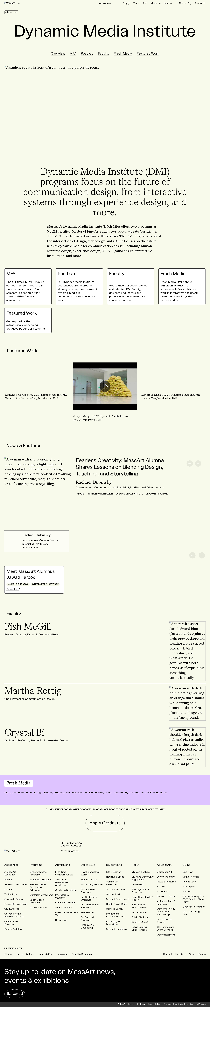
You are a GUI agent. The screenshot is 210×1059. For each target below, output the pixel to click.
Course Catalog (13, 929)
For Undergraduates (92, 884)
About (135, 865)
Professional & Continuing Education (38, 887)
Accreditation (139, 912)
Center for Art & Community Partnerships (166, 912)
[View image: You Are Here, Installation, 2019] (173, 386)
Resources (61, 920)
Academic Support (14, 899)
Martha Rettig (32, 691)
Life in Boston (113, 872)
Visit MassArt (164, 872)
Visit (135, 3)
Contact (167, 954)
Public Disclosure (141, 917)
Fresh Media (123, 53)
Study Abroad (11, 909)
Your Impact (189, 886)
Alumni (168, 3)
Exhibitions (163, 891)
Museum (155, 3)
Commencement (166, 935)
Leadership (138, 884)
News (192, 954)
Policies (141, 1004)
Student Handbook (116, 929)
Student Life (114, 865)
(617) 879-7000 (70, 851)
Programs (36, 865)
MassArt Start (89, 880)
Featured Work (148, 53)
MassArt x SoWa (166, 896)
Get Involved (113, 894)
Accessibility (154, 1004)
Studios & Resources (15, 884)
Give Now (187, 872)
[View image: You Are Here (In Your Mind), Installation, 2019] (37, 386)
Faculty (103, 53)
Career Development (15, 904)
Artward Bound (38, 907)
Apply (126, 3)
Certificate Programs (41, 895)
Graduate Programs (41, 880)
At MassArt (164, 865)
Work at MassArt (141, 922)
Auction (186, 891)
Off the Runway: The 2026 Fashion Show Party (193, 899)
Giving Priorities (190, 877)
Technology (10, 894)
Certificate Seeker (65, 902)
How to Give (189, 882)
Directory (180, 954)
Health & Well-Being (116, 904)
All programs (11, 12)
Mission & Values (141, 872)
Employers (62, 954)
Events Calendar (166, 877)
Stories (161, 886)
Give (144, 3)
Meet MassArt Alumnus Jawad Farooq (30, 574)
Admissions (62, 865)
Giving (186, 865)
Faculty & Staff (45, 954)
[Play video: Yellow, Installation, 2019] (105, 386)
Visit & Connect (63, 907)
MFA (73, 53)
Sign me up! (14, 993)
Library (8, 889)
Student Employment (117, 899)
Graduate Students (66, 890)
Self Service (87, 912)
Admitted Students (81, 954)
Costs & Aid (88, 865)
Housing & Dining (115, 877)
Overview (58, 53)
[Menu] (200, 3)
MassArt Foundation (193, 907)
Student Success (115, 889)
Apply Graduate (105, 823)
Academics (11, 865)
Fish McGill (27, 627)
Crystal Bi (24, 733)
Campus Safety (114, 909)
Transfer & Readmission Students (62, 882)
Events (202, 954)
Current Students (25, 954)
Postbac (87, 53)
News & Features (23, 446)
